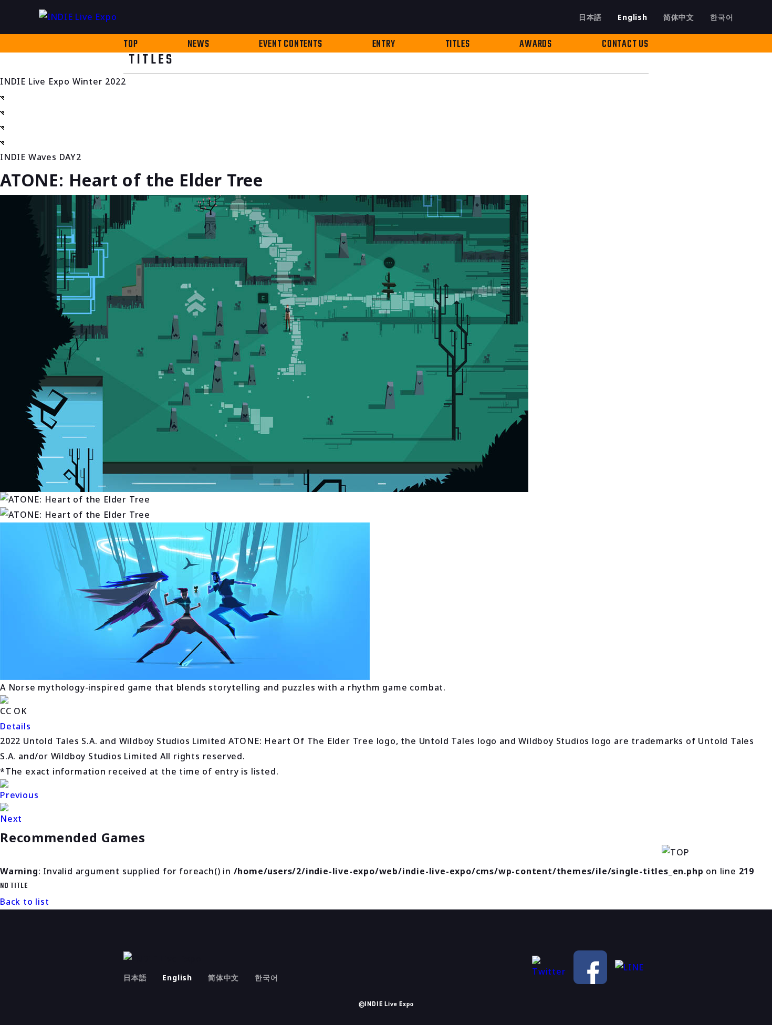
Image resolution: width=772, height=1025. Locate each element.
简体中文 (678, 17)
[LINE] (632, 967)
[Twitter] (549, 967)
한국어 (721, 17)
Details (15, 726)
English (633, 17)
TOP (130, 44)
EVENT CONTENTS (290, 44)
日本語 (590, 17)
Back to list (24, 901)
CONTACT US (625, 44)
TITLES (457, 44)
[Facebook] (590, 967)
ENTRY (383, 44)
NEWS (198, 44)
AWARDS (535, 44)
